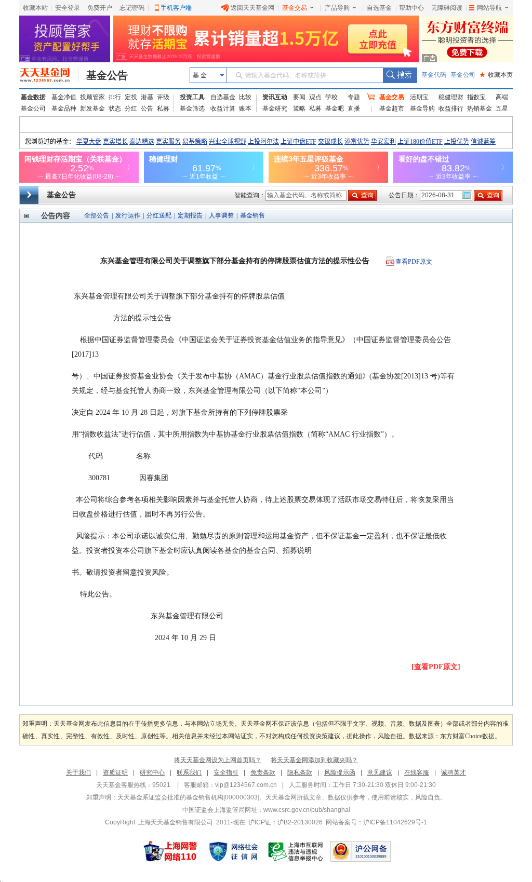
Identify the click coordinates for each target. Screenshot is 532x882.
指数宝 (476, 97)
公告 (147, 108)
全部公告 (96, 215)
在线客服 (416, 772)
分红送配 (159, 215)
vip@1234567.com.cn (246, 785)
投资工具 (192, 97)
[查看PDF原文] (435, 667)
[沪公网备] (360, 851)
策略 (299, 108)
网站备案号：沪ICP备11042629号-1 (376, 822)
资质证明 (115, 772)
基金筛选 (192, 108)
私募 (163, 108)
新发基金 (92, 108)
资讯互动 (274, 97)
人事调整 (221, 215)
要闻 (299, 97)
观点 (315, 97)
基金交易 (294, 7)
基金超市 (391, 108)
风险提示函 (339, 772)
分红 (131, 108)
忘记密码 (131, 7)
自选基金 (379, 7)
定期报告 (190, 215)
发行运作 (127, 215)
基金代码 (433, 74)
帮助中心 (411, 7)
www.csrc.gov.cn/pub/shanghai (306, 809)
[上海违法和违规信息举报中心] (296, 851)
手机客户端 (176, 7)
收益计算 (222, 108)
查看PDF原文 (413, 261)
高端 (502, 97)
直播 (354, 108)
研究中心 (152, 772)
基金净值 (63, 97)
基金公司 (462, 74)
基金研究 (274, 108)
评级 (163, 97)
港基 (147, 97)
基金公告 (107, 75)
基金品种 (63, 108)
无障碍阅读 (446, 7)
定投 (131, 97)
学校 (331, 97)
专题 (354, 97)
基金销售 (252, 215)
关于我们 (78, 772)
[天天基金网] (49, 75)
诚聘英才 (453, 772)
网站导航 (489, 7)
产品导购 (337, 7)
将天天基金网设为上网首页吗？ (217, 760)
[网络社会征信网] (233, 851)
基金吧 (334, 108)
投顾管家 (92, 97)
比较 (245, 97)
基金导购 (422, 108)
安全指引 (226, 772)
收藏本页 (496, 74)
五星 (502, 108)
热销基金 (479, 108)
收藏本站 (35, 7)
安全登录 (67, 7)
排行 (115, 97)
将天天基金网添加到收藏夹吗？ (314, 760)
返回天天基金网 (252, 7)
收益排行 (450, 108)
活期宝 (419, 97)
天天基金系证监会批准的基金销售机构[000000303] (188, 797)
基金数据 (33, 97)
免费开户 (99, 7)
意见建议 (379, 772)
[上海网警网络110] (170, 851)
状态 (115, 108)
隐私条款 (299, 772)
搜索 (400, 75)
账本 (245, 108)
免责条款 (262, 772)
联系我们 (189, 772)
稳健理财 (450, 97)
